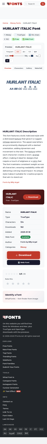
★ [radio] (7, 284)
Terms (5, 408)
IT (30, 429)
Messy (23, 247)
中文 (41, 429)
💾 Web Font (23, 262)
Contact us (8, 401)
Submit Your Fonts (11, 367)
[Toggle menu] (3, 4)
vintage (6, 142)
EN (5, 429)
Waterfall (38, 68)
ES (15, 429)
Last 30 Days (8, 419)
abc (24, 52)
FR (26, 429)
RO (20, 429)
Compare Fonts (10, 381)
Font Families (9, 363)
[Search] (42, 4)
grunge (35, 155)
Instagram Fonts (10, 384)
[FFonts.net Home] (14, 3)
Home (5, 23)
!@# (35, 52)
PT (35, 429)
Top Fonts (7, 353)
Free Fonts (7, 346)
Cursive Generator (11, 388)
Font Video (8, 415)
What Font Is (8, 377)
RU (5, 433)
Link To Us (7, 412)
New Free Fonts (10, 349)
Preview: (8, 47)
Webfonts (7, 360)
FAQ (5, 405)
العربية (11, 433)
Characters (18, 68)
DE (10, 429)
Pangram (9, 52)
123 (29, 52)
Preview (8, 68)
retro (35, 161)
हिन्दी (26, 433)
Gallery (29, 68)
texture (17, 139)
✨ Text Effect (11, 391)
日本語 (19, 433)
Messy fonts (15, 23)
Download (33, 197)
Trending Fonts (9, 356)
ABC (18, 52)
